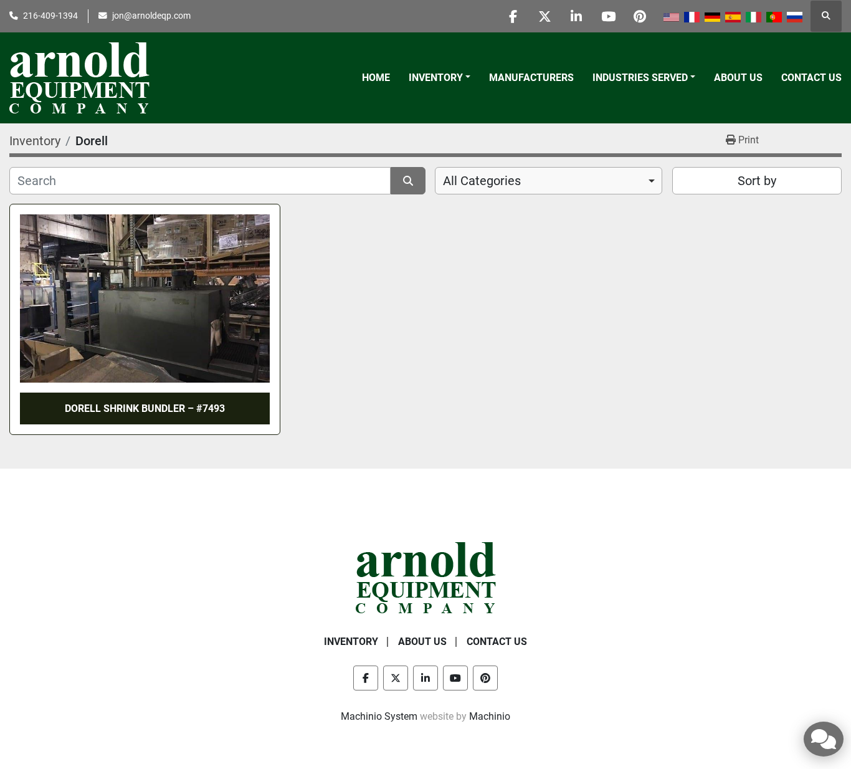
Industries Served (640, 78)
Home (376, 78)
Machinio (489, 716)
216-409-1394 (50, 16)
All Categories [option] (482, 180)
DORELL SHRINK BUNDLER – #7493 (145, 408)
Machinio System (379, 716)
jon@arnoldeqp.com (151, 16)
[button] (439, 77)
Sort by (757, 180)
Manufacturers (531, 78)
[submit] (408, 180)
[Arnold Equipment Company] (426, 577)
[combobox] (548, 180)
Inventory (436, 78)
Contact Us (811, 78)
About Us (738, 78)
